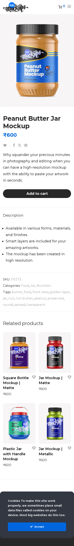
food (27, 292)
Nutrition (44, 286)
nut (11, 298)
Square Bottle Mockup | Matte (16, 383)
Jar (33, 286)
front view (40, 292)
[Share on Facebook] (14, 145)
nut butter (24, 298)
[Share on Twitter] (19, 145)
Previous (4, 60)
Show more (10, 394)
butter (17, 292)
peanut (40, 298)
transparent (36, 305)
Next (70, 60)
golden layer (60, 292)
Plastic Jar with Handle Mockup (14, 454)
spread (19, 305)
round (8, 305)
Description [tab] (13, 215)
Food (25, 286)
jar (5, 298)
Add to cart (37, 193)
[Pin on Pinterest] (26, 145)
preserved (56, 298)
